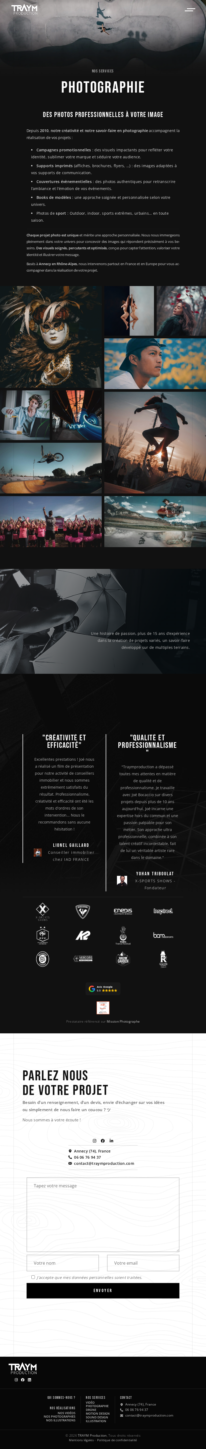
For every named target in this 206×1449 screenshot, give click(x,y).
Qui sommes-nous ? (61, 1398)
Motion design (98, 1413)
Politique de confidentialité (117, 1440)
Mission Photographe (123, 1021)
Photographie (97, 1406)
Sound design (97, 1417)
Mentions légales (81, 1440)
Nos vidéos (66, 1413)
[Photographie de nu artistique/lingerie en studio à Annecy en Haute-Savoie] (129, 311)
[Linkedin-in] (111, 1140)
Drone (91, 1410)
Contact (126, 1398)
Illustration (96, 1421)
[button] (103, 988)
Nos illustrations (60, 1420)
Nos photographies (59, 1416)
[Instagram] (94, 1140)
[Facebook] (103, 1140)
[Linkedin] (29, 1380)
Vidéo (90, 1402)
